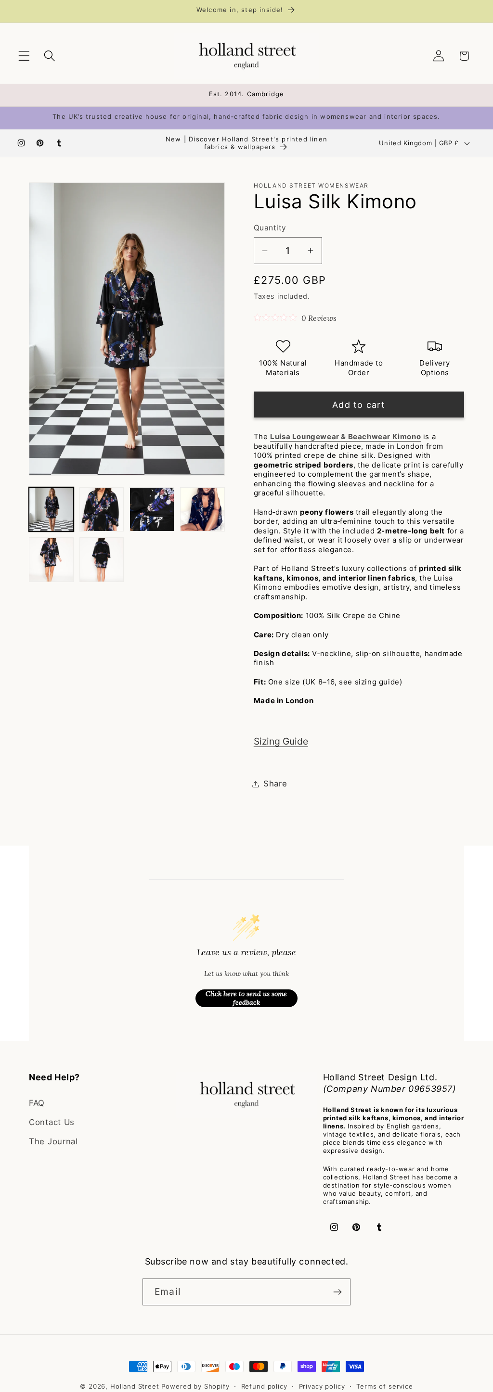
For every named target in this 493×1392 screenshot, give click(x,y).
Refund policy (264, 1386)
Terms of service (384, 1386)
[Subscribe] (337, 1291)
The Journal (53, 1141)
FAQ (37, 1103)
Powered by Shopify (195, 1386)
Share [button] (275, 783)
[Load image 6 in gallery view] (101, 559)
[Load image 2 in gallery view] (101, 509)
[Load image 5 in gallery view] (51, 559)
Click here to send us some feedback (246, 998)
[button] (24, 56)
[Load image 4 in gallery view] (202, 509)
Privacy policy (322, 1386)
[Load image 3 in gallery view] (152, 509)
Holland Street (136, 1386)
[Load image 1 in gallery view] (51, 509)
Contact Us (52, 1122)
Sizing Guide (281, 741)
